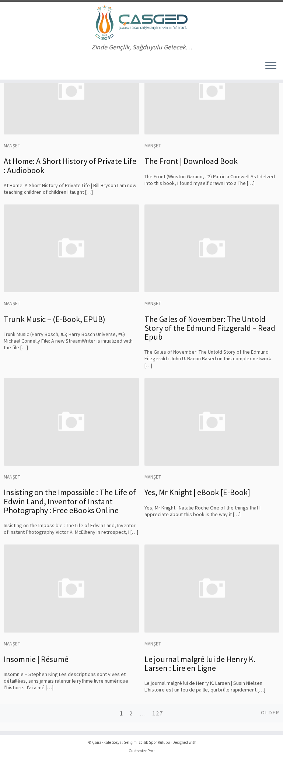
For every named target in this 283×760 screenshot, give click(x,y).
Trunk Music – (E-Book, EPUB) (54, 319)
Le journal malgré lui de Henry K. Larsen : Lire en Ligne (199, 663)
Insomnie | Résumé (36, 659)
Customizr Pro (141, 750)
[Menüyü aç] (270, 66)
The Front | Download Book (191, 161)
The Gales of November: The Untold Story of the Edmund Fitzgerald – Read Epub (209, 328)
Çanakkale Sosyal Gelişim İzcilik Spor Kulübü (131, 742)
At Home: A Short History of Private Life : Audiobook (70, 165)
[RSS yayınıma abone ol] (13, 66)
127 (157, 713)
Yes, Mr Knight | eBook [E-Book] (197, 492)
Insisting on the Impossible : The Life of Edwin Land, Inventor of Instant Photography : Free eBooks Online (70, 501)
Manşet (12, 146)
